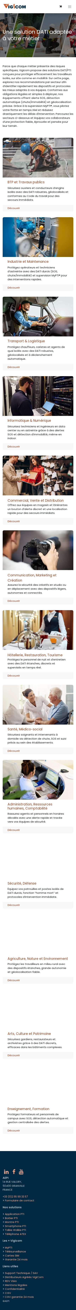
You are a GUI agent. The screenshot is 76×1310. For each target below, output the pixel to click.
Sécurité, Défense (22, 883)
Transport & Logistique (26, 341)
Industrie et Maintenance (28, 261)
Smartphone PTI (15, 1226)
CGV (8, 1293)
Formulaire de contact (19, 1200)
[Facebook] (13, 1171)
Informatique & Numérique (29, 420)
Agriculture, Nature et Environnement (38, 958)
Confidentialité (15, 1289)
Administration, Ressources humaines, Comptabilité (30, 806)
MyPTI (8, 1247)
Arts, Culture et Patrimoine (29, 1033)
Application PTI (14, 1214)
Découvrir (14, 208)
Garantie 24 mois (16, 1259)
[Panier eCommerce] (60, 6)
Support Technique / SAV (21, 1273)
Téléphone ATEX (15, 1234)
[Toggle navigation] (70, 6)
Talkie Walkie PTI (15, 1230)
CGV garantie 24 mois (19, 1297)
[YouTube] (21, 1171)
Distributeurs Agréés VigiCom (24, 1277)
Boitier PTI (11, 1218)
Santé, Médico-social (25, 729)
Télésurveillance (15, 1251)
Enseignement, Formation (28, 1109)
